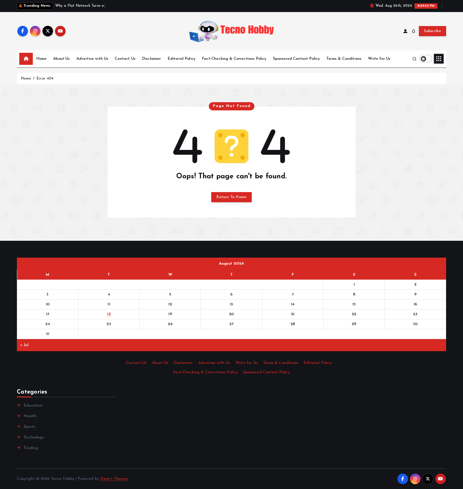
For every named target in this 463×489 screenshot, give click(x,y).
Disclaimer (151, 59)
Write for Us (379, 59)
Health (30, 416)
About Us (61, 59)
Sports (29, 427)
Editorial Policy (182, 59)
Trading (31, 448)
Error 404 (45, 78)
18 (109, 314)
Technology (34, 437)
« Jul (24, 345)
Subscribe (432, 31)
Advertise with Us (92, 59)
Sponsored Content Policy (296, 59)
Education (33, 406)
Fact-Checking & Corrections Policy (234, 59)
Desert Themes (114, 479)
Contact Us (125, 59)
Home (41, 59)
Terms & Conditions (343, 59)
